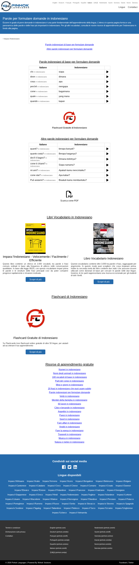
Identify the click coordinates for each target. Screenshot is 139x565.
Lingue (122, 7)
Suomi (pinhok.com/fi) (102, 532)
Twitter (131, 563)
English (55, 3)
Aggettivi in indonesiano (69, 411)
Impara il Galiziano (96, 490)
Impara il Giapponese (16, 494)
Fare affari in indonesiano (69, 423)
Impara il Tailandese (52, 508)
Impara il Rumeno (34, 503)
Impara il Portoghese (15, 503)
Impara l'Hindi (51, 494)
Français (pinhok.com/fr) (59, 536)
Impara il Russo (52, 503)
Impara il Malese (50, 499)
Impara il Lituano (12, 499)
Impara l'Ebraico (22, 490)
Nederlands (103, 3)
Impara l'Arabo (33, 481)
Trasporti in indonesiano (69, 434)
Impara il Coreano (88, 485)
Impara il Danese (123, 485)
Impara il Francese (77, 490)
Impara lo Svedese (15, 508)
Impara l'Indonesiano (12, 39)
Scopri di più (35, 279)
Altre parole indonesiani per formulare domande (69, 49)
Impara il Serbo (68, 503)
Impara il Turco (88, 508)
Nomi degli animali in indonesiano (69, 373)
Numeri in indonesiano (69, 369)
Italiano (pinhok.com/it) (58, 548)
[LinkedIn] (75, 467)
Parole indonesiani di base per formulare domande (69, 44)
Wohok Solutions (44, 563)
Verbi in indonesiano (69, 396)
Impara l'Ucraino (105, 508)
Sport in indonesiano (70, 419)
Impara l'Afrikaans (16, 481)
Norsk (129, 3)
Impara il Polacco (126, 499)
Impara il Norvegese (69, 499)
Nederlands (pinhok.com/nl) (104, 528)
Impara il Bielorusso (104, 481)
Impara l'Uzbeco (59, 512)
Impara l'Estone (38, 490)
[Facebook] (64, 467)
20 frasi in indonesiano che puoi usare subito (69, 388)
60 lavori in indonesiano (69, 404)
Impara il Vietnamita (78, 512)
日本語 (96, 3)
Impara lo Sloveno (106, 503)
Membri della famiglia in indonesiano (69, 400)
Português (76, 3)
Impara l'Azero (66, 481)
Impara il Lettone (124, 494)
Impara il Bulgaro (123, 481)
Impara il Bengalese (84, 481)
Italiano (90, 3)
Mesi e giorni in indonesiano (69, 385)
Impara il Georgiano (115, 490)
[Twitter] (69, 467)
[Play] (107, 72)
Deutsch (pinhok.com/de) (59, 532)
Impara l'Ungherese (124, 508)
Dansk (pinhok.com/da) (103, 540)
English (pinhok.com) (58, 528)
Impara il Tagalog (33, 508)
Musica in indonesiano (69, 438)
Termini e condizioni (12, 528)
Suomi (110, 3)
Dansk (123, 3)
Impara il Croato (106, 485)
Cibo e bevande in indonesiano (69, 408)
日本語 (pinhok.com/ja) (58, 552)
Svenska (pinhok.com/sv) (103, 536)
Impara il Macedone (31, 499)
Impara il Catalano (37, 485)
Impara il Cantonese (17, 485)
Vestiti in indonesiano (69, 427)
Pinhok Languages (19, 563)
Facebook (123, 563)
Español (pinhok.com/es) (59, 544)
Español (83, 3)
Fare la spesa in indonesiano (69, 430)
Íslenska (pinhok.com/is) (103, 548)
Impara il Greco (36, 494)
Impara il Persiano (108, 499)
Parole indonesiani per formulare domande (69, 392)
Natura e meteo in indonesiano (69, 442)
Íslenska (135, 3)
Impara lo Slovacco (86, 503)
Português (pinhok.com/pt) (59, 540)
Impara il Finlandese (57, 490)
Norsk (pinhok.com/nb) (102, 544)
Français (68, 3)
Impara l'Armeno (49, 481)
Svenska (117, 3)
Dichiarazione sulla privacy (15, 532)
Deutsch (61, 3)
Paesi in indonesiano (69, 415)
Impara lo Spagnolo (125, 503)
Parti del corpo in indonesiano (69, 381)
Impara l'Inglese (88, 494)
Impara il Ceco (54, 485)
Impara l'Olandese (89, 499)
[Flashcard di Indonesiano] (35, 332)
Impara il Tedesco (71, 508)
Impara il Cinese (70, 485)
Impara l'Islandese (106, 494)
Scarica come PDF (69, 201)
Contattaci (133, 7)
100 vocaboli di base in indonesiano (69, 377)
